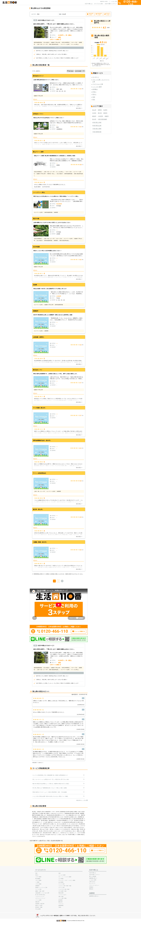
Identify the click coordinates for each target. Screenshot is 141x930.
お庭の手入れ (42, 840)
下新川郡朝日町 (96, 132)
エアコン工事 (61, 887)
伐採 (93, 97)
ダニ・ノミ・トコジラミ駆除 (65, 876)
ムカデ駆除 (61, 878)
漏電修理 (37, 885)
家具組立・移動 (38, 907)
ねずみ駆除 (61, 882)
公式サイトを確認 (54, 39)
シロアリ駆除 (38, 876)
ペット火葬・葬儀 (62, 898)
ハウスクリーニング (39, 896)
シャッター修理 (97, 87)
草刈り (94, 94)
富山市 (94, 110)
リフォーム (61, 903)
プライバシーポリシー (94, 885)
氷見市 (94, 113)
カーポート (95, 77)
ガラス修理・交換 (62, 891)
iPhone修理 (38, 909)
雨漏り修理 (61, 892)
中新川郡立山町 (96, 125)
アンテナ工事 (61, 884)
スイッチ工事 (38, 889)
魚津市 (105, 110)
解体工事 (60, 901)
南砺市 (107, 116)
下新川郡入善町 (96, 128)
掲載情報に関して (93, 878)
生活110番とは (88, 3)
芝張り (94, 92)
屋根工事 (37, 901)
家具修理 (60, 900)
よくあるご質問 (114, 1)
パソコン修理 (38, 900)
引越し (60, 907)
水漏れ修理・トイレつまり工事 (42, 892)
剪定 (93, 99)
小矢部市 (100, 116)
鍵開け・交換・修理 (39, 891)
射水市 (94, 119)
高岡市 (100, 110)
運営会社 (91, 889)
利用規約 (91, 887)
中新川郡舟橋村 (102, 119)
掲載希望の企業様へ (104, 1)
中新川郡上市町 (96, 122)
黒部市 (105, 113)
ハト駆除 (37, 882)
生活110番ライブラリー (111, 3)
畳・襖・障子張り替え (40, 894)
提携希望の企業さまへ (94, 896)
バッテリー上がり (62, 894)
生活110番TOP (33, 840)
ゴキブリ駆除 (38, 880)
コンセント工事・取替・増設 (65, 885)
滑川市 (100, 113)
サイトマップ (92, 883)
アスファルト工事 (97, 84)
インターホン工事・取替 (64, 889)
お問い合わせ (92, 881)
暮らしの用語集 (92, 876)
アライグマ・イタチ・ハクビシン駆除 (67, 880)
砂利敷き (95, 89)
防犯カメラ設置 (38, 905)
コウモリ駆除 (38, 884)
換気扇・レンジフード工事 (41, 887)
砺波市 (94, 116)
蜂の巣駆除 (37, 878)
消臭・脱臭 (61, 896)
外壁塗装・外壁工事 (39, 903)
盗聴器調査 (61, 905)
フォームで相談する (80, 631)
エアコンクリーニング (40, 898)
